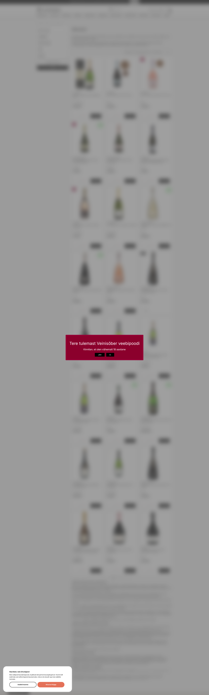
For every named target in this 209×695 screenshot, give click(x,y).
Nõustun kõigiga (51, 684)
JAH (99, 355)
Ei (110, 355)
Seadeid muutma (23, 684)
